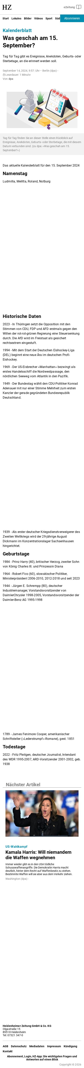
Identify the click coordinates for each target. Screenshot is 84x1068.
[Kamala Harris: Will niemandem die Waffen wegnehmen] (42, 814)
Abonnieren (72, 18)
